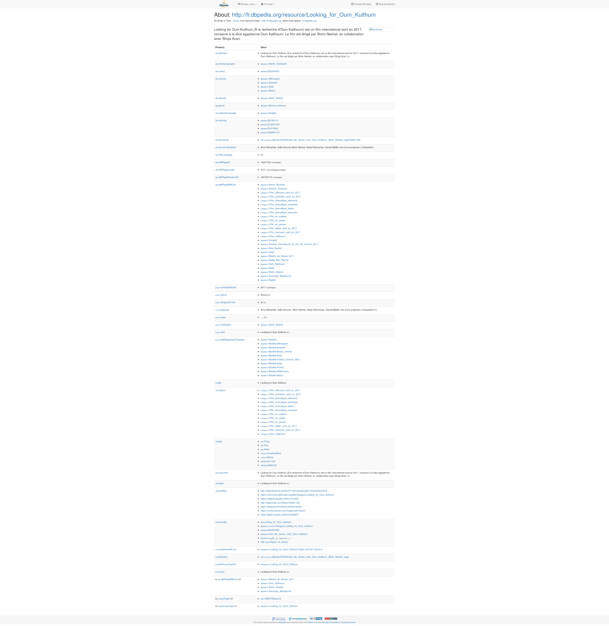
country (220, 78)
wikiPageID (222, 162)
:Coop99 (269, 240)
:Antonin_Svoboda (274, 188)
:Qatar (268, 267)
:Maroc (268, 90)
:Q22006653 (270, 71)
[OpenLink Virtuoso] (278, 618)
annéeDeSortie (225, 287)
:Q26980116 (270, 132)
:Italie (267, 86)
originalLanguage (225, 112)
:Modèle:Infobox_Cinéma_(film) (280, 359)
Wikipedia (282, 622)
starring (220, 120)
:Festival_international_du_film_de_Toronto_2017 (289, 244)
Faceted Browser (362, 4)
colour (220, 71)
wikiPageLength (225, 169)
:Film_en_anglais (273, 216)
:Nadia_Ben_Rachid (274, 260)
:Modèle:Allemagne (274, 343)
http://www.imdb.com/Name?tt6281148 (280, 502)
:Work (265, 449)
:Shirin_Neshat (272, 98)
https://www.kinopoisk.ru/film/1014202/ (280, 498)
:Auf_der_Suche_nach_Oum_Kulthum (284, 533)
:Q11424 (268, 461)
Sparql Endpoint (386, 4)
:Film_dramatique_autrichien (279, 204)
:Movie (267, 457)
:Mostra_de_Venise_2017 (277, 256)
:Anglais (268, 112)
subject (220, 390)
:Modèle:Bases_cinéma (276, 351)
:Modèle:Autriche (273, 347)
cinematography (225, 63)
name (219, 571)
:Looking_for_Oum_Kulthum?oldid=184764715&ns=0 (292, 549)
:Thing (265, 441)
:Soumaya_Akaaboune (276, 275)
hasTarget (224, 598)
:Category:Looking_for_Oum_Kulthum (287, 526)
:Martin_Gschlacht (274, 63)
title (218, 382)
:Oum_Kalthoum (273, 236)
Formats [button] (268, 4)
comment (221, 472)
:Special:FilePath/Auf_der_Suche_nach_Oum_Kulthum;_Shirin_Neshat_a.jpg (305, 556)
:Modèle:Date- (272, 355)
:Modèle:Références (275, 371)
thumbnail (222, 139)
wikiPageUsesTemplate (229, 339)
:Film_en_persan (273, 224)
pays (220, 317)
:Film (264, 445)
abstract (221, 53)
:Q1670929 (269, 128)
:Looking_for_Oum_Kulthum (276, 522)
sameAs (220, 522)
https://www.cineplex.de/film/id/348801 (280, 514)
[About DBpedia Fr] (224, 4)
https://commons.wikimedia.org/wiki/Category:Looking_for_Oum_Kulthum (297, 494)
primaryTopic (226, 606)
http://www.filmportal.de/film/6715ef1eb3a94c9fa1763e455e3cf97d (294, 490)
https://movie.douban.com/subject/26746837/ (283, 510)
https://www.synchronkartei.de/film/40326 (281, 506)
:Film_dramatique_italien (277, 208)
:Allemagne (270, 78)
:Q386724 (269, 465)
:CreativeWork (271, 453)
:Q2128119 (269, 120)
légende (222, 309)
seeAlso (221, 490)
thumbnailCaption (225, 147)
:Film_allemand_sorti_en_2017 (280, 192)
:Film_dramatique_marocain (279, 212)
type (218, 441)
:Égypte (268, 279)
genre (220, 105)
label (219, 483)
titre (220, 332)
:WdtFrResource (271, 598)
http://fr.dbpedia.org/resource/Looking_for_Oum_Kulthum (304, 14)
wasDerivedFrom (225, 549)
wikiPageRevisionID (226, 177)
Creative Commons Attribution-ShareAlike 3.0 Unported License (331, 622)
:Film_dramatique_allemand (279, 200)
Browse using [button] (247, 4)
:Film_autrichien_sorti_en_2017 (281, 196)
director (220, 98)
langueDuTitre (225, 302)
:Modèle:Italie (271, 363)
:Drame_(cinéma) (273, 105)
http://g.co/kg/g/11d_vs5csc (274, 541)
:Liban (268, 252)
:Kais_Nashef (271, 248)
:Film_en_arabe (273, 220)
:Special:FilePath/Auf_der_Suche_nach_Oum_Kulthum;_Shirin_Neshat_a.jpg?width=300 (310, 139)
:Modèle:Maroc (272, 375)
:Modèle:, (269, 339)
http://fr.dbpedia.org (271, 20)
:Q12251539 (270, 124)
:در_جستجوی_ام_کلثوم (276, 537)
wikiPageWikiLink (225, 184)
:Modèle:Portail (272, 367)
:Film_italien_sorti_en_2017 (279, 228)
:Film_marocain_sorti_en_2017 (280, 232)
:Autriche (269, 82)
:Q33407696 (270, 530)
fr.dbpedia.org (310, 20)
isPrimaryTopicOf (225, 564)
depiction (221, 556)
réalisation (223, 324)
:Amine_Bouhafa (273, 184)
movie (236, 20)
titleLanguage (223, 154)
